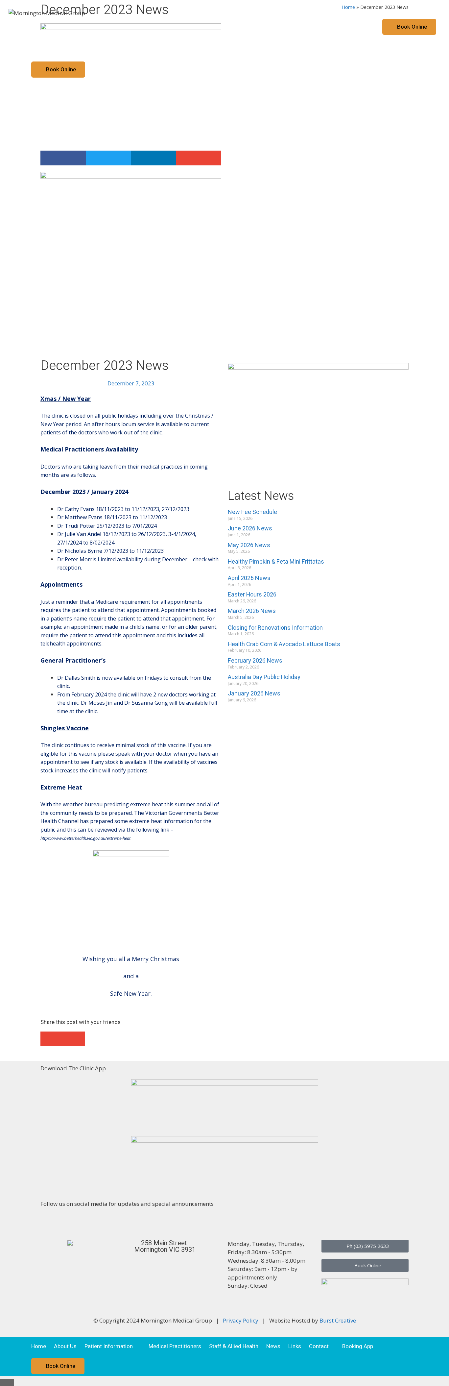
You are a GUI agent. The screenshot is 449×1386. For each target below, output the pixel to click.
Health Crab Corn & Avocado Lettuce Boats (284, 644)
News (265, 27)
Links (286, 27)
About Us (57, 27)
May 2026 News (249, 545)
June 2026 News (250, 528)
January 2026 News (254, 693)
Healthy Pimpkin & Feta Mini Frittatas (276, 561)
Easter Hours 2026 (252, 594)
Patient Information (101, 27)
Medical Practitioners (166, 27)
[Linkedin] (66, 1222)
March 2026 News (252, 611)
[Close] (7, 1382)
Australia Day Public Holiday (264, 677)
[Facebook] (48, 1222)
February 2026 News (255, 660)
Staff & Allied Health (225, 27)
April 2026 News (249, 578)
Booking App (349, 27)
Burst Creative (337, 1320)
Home (30, 27)
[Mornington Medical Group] (47, 12)
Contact (311, 27)
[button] (63, 158)
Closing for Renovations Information (275, 627)
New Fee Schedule (252, 512)
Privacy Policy (240, 1320)
